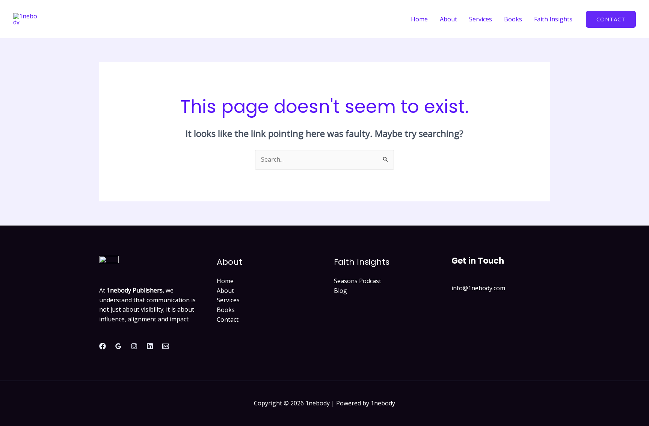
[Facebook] (102, 346)
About (448, 19)
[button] (611, 19)
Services (480, 19)
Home (419, 19)
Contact (227, 319)
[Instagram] (134, 346)
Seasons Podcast (357, 281)
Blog (340, 290)
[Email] (165, 346)
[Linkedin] (149, 346)
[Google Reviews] (118, 346)
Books (513, 19)
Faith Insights (553, 19)
